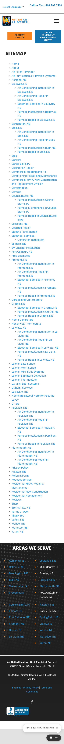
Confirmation (19, 187)
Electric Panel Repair (24, 231)
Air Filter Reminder (23, 71)
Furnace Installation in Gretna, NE (37, 311)
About (15, 67)
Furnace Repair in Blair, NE (33, 151)
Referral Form (20, 475)
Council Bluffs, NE (22, 195)
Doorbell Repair (21, 227)
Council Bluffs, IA (19, 604)
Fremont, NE (19, 259)
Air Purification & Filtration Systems (33, 75)
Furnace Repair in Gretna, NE (35, 315)
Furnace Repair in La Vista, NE (35, 359)
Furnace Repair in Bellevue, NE (36, 119)
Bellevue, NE (19, 83)
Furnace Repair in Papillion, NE (36, 443)
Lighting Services (22, 387)
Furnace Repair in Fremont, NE (36, 295)
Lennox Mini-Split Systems (27, 371)
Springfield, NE (20, 507)
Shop (14, 503)
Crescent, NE (19, 223)
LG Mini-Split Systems (25, 383)
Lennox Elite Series (23, 363)
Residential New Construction (29, 491)
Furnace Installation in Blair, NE (36, 147)
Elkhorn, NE (18, 243)
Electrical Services (22, 235)
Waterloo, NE (19, 527)
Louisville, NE (19, 391)
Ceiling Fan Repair (22, 167)
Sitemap (16, 687)
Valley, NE (17, 519)
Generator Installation (30, 239)
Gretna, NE (18, 303)
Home (15, 63)
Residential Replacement (26, 495)
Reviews (16, 499)
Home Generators (22, 319)
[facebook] (32, 702)
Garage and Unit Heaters (26, 299)
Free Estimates (20, 255)
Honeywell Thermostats (26, 323)
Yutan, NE (17, 531)
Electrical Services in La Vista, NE (37, 347)
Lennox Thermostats (24, 379)
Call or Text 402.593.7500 (46, 5)
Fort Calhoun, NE (21, 251)
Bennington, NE (20, 123)
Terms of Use (19, 511)
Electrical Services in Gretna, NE (37, 307)
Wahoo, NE (18, 523)
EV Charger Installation (25, 247)
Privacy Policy (20, 467)
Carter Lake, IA (20, 163)
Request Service (21, 479)
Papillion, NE (19, 407)
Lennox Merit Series (23, 367)
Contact (16, 191)
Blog (14, 155)
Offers (15, 403)
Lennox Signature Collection (28, 375)
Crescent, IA (16, 592)
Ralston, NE (18, 471)
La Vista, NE (18, 327)
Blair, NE (16, 127)
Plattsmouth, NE (21, 447)
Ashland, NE (18, 79)
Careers (16, 159)
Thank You (17, 515)
